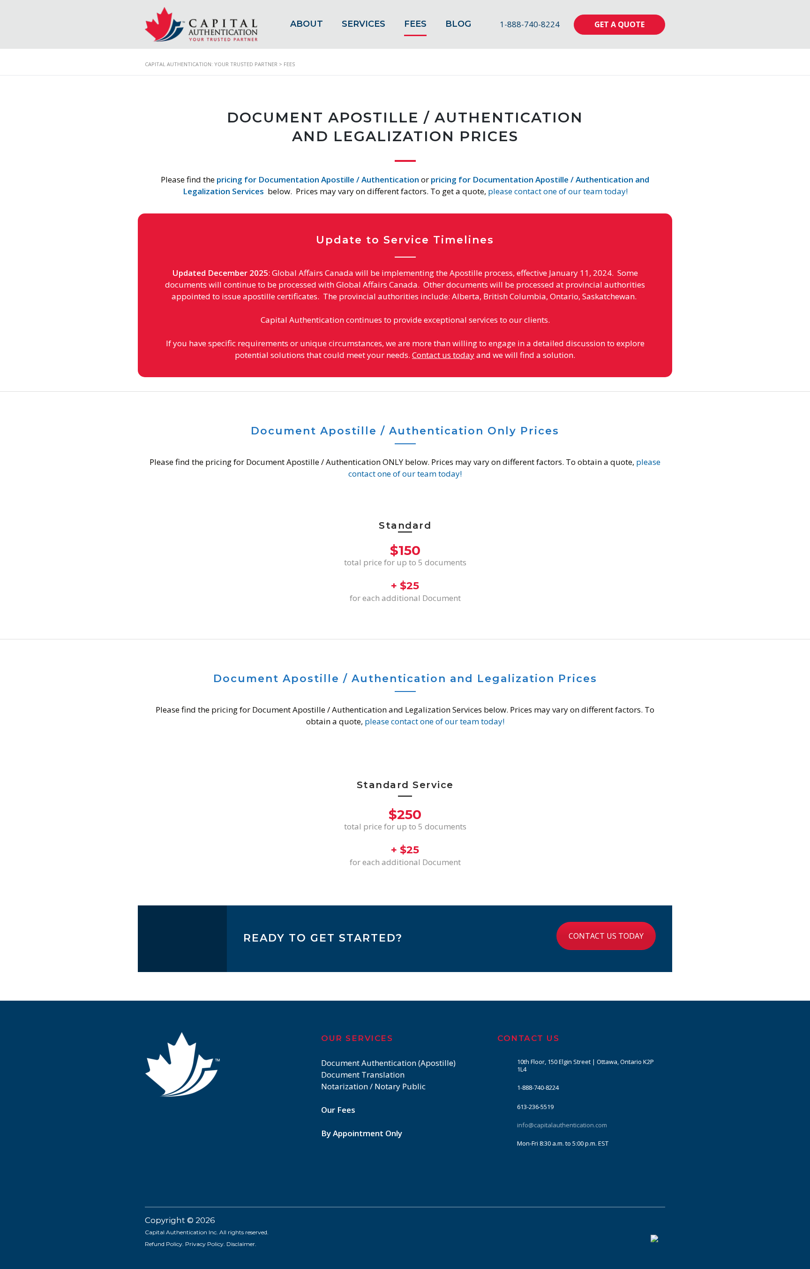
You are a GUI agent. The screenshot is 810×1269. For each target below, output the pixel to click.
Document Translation (363, 1074)
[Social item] (501, 1168)
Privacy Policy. (205, 1243)
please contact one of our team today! (558, 191)
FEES (415, 24)
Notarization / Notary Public (373, 1086)
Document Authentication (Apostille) (388, 1062)
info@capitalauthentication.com (562, 1125)
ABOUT (306, 24)
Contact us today (443, 355)
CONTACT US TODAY (606, 936)
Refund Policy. (164, 1243)
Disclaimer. (241, 1243)
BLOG (458, 24)
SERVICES (363, 24)
